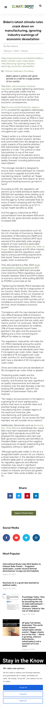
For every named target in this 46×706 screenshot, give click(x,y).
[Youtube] (16, 537)
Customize (23, 694)
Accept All (23, 687)
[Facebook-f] (6, 537)
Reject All (23, 701)
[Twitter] (26, 537)
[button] (6, 7)
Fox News (29, 71)
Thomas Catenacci (14, 71)
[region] (23, 685)
